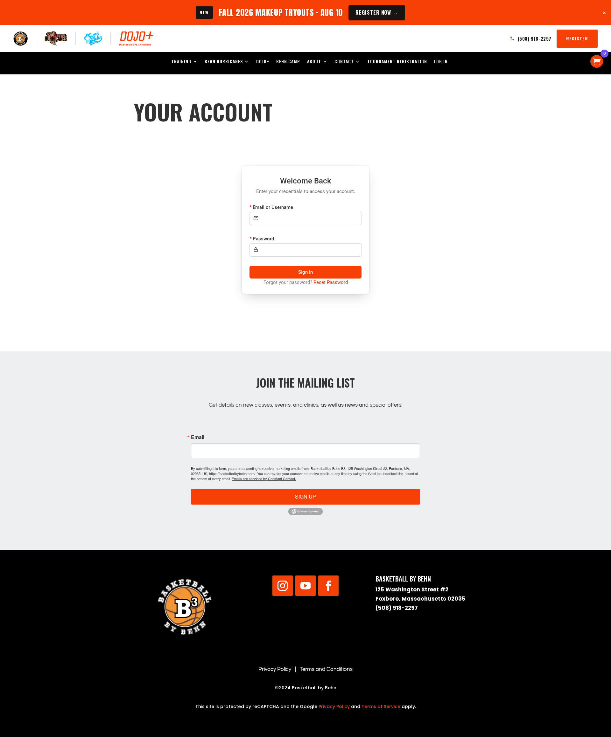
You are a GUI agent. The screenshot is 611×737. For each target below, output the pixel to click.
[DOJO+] (136, 38)
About (314, 62)
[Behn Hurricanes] (56, 38)
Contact (344, 62)
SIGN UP (305, 496)
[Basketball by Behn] (20, 38)
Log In (441, 62)
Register (577, 38)
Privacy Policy (274, 669)
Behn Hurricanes (224, 62)
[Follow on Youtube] (305, 585)
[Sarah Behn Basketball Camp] (93, 38)
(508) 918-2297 (397, 608)
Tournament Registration (397, 62)
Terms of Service (381, 706)
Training (181, 62)
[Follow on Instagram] (282, 585)
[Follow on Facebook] (328, 585)
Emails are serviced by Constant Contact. (264, 478)
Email (197, 437)
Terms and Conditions (326, 669)
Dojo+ (262, 62)
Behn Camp (288, 62)
